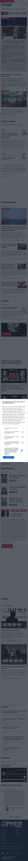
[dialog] (14, 430)
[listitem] (14, 428)
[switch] (22, 432)
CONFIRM (8, 457)
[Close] (25, 402)
